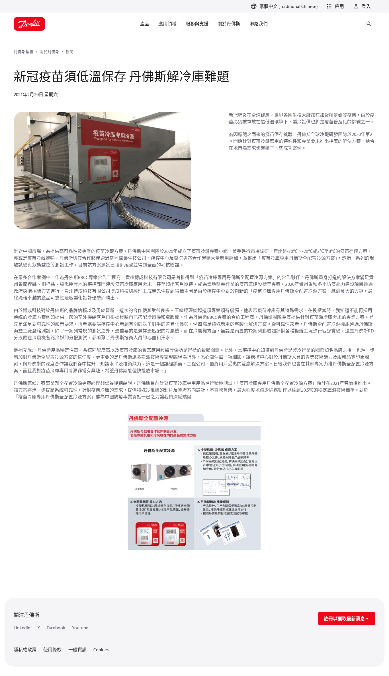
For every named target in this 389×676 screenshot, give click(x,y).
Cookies (100, 649)
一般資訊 (77, 649)
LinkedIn (22, 627)
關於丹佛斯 (50, 51)
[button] (334, 6)
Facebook (56, 627)
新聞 (69, 51)
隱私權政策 (25, 649)
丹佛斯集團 (24, 51)
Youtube (80, 627)
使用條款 (52, 649)
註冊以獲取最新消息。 (346, 618)
